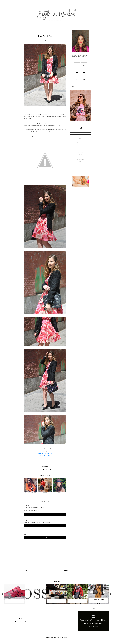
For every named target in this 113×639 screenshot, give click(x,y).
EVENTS (80, 161)
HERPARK (65, 637)
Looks (45, 40)
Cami (25, 520)
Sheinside (38, 116)
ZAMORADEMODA (80, 159)
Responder (45, 514)
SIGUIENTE (24, 570)
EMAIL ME (80, 154)
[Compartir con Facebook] (40, 469)
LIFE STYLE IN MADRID (80, 163)
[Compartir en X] (43, 469)
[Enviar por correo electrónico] (50, 469)
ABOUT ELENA (80, 152)
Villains (81, 128)
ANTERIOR (65, 570)
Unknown (27, 505)
